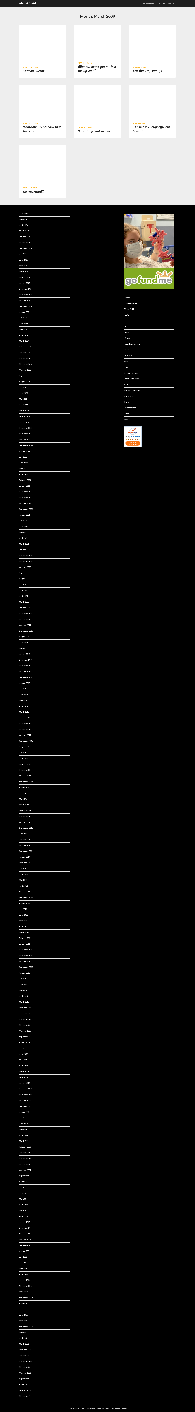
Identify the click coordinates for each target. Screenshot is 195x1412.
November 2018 (25, 665)
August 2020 (24, 578)
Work (126, 419)
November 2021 (25, 497)
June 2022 (23, 463)
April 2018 (23, 706)
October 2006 (25, 1239)
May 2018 (23, 700)
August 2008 (24, 1112)
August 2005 (24, 1303)
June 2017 (23, 758)
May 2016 (23, 799)
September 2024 (26, 306)
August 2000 (24, 1384)
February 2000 (25, 1390)
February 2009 (25, 1077)
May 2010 (23, 990)
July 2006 (23, 1257)
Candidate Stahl (166, 3)
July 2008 (23, 1118)
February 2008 (25, 1147)
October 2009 (25, 1031)
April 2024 (23, 335)
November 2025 (25, 242)
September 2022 (26, 445)
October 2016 (25, 776)
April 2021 (23, 538)
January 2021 (24, 549)
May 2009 (23, 1060)
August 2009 (24, 1042)
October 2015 (25, 822)
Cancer (127, 297)
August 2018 (24, 683)
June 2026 (23, 213)
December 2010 (25, 949)
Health (126, 332)
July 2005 (23, 1309)
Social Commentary (132, 379)
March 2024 (24, 341)
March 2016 (24, 805)
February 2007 (25, 1216)
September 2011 (26, 897)
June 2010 (23, 984)
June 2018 (23, 694)
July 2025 (23, 254)
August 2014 (24, 857)
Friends (127, 321)
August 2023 (24, 381)
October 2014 (25, 845)
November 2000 (25, 1367)
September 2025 (26, 248)
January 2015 (24, 839)
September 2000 (26, 1379)
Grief (126, 326)
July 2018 (23, 689)
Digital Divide (129, 309)
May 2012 (23, 880)
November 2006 (25, 1234)
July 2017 (23, 752)
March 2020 (24, 602)
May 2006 (23, 1268)
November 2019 (25, 619)
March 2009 (24, 1071)
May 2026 (23, 219)
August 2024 (24, 312)
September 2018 (26, 677)
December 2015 (25, 816)
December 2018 (25, 660)
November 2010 (25, 955)
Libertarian (128, 350)
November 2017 (25, 729)
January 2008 (24, 1152)
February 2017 (25, 764)
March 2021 (24, 544)
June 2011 (23, 915)
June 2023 (23, 393)
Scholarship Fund (131, 373)
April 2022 (23, 474)
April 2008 (23, 1135)
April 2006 (23, 1274)
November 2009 (25, 1025)
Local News (128, 355)
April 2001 (23, 1338)
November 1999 (25, 1396)
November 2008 (25, 1094)
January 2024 (24, 352)
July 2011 (23, 909)
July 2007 (23, 1187)
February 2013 (25, 863)
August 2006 (24, 1251)
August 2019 (24, 637)
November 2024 (25, 294)
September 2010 (26, 967)
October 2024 (25, 300)
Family (126, 315)
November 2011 (25, 892)
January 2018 (24, 718)
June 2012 (23, 874)
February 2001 (25, 1350)
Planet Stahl (27, 3)
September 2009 (26, 1036)
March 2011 (24, 932)
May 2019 (23, 648)
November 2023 (25, 364)
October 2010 (25, 961)
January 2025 (24, 283)
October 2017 (25, 735)
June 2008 (23, 1123)
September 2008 (26, 1106)
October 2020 (25, 567)
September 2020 (26, 573)
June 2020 (23, 590)
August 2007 (24, 1181)
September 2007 (26, 1176)
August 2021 (24, 515)
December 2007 (25, 1158)
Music (126, 361)
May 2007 (23, 1199)
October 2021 (25, 503)
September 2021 (26, 509)
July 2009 (23, 1048)
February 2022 (25, 480)
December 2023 (25, 358)
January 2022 (24, 486)
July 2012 (23, 868)
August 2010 (24, 973)
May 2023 (23, 399)
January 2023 (24, 422)
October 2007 (25, 1170)
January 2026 (24, 236)
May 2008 (23, 1129)
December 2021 (25, 492)
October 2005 (25, 1291)
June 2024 (23, 323)
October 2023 (25, 370)
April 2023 (23, 405)
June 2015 (23, 834)
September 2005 (26, 1297)
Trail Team (128, 396)
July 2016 (23, 793)
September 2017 (26, 741)
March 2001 (24, 1344)
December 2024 (25, 289)
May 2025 (23, 265)
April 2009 (23, 1065)
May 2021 (23, 532)
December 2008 (25, 1089)
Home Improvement (132, 344)
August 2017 (24, 747)
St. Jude (127, 384)
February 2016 (25, 810)
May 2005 (23, 1321)
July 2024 (23, 318)
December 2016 (25, 770)
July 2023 (23, 387)
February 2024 (25, 347)
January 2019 (24, 654)
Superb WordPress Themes (115, 1408)
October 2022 (25, 439)
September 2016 (26, 781)
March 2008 (24, 1141)
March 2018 (24, 712)
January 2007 (24, 1222)
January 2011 (24, 944)
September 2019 (26, 631)
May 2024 (23, 329)
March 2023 (24, 410)
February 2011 (25, 938)
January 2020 (24, 607)
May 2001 (23, 1332)
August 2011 (24, 903)
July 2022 (23, 457)
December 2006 (25, 1228)
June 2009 (23, 1054)
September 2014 (26, 851)
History (127, 338)
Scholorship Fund (147, 3)
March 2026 (24, 231)
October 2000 (25, 1373)
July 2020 (23, 584)
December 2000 (25, 1361)
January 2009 (24, 1083)
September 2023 (26, 376)
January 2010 (24, 1013)
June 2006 (23, 1263)
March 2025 (24, 271)
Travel (126, 402)
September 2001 (26, 1326)
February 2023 (25, 416)
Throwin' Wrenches (132, 390)
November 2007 (25, 1164)
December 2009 (25, 1019)
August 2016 (24, 787)
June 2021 (23, 526)
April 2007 (23, 1205)
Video (126, 413)
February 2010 (25, 1008)
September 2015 (26, 828)
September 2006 (26, 1245)
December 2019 (25, 613)
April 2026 (23, 225)
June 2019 (23, 642)
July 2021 (23, 521)
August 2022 (24, 451)
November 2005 (25, 1286)
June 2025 (23, 260)
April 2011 (23, 926)
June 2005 (23, 1315)
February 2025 (25, 277)
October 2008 (25, 1100)
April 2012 (23, 886)
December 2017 (25, 723)
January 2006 (24, 1280)
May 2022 (23, 468)
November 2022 (25, 434)
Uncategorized (130, 408)
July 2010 (23, 979)
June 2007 (23, 1193)
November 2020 (25, 561)
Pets (126, 367)
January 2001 (24, 1355)
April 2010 (23, 996)
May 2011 (23, 920)
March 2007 (24, 1210)
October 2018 (25, 671)
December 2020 (25, 555)
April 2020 (23, 596)
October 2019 (25, 625)
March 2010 (24, 1002)
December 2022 (25, 428)
